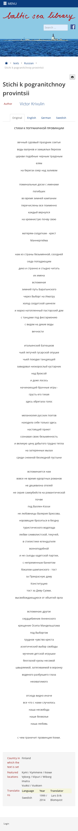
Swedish (61, 117)
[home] (39, 18)
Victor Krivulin (32, 103)
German (46, 117)
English (31, 117)
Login (6, 823)
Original (17, 117)
